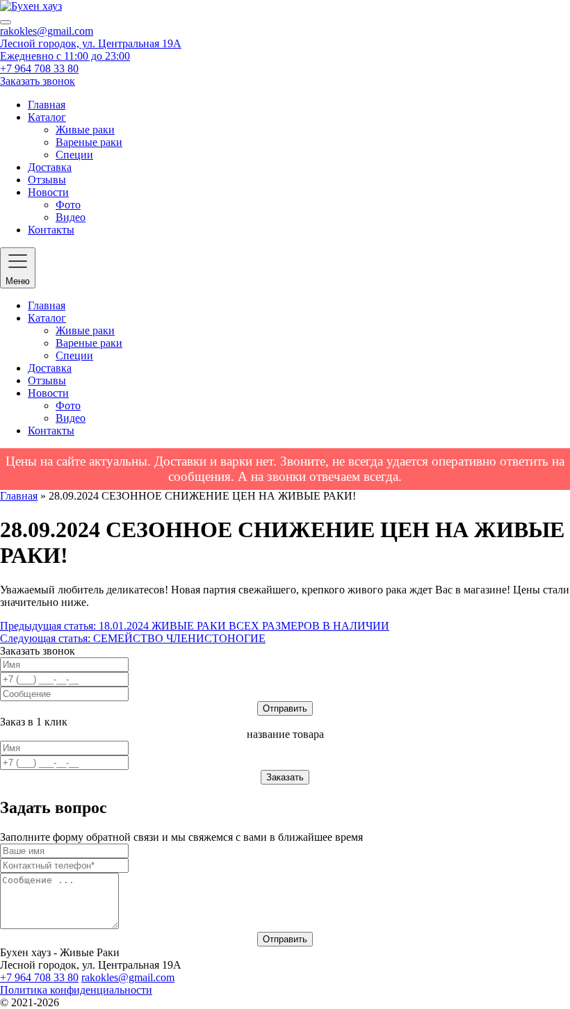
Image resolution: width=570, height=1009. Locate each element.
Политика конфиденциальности (76, 990)
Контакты (51, 230)
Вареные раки (89, 142)
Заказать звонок (37, 81)
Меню (18, 281)
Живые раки (85, 130)
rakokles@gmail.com (46, 31)
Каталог (47, 117)
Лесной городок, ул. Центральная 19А (90, 43)
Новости (48, 192)
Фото (68, 205)
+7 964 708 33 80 (39, 68)
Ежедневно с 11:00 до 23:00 (65, 56)
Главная (46, 104)
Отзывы (47, 180)
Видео (71, 217)
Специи (74, 155)
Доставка (50, 167)
